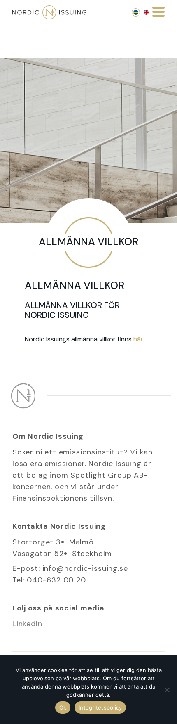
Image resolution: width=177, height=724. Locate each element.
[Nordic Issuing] (49, 12)
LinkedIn (27, 624)
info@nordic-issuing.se (85, 568)
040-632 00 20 (56, 580)
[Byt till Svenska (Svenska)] (135, 12)
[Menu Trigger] (158, 11)
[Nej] (167, 690)
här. (138, 339)
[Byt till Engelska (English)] (146, 12)
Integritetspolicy (100, 707)
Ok (63, 707)
